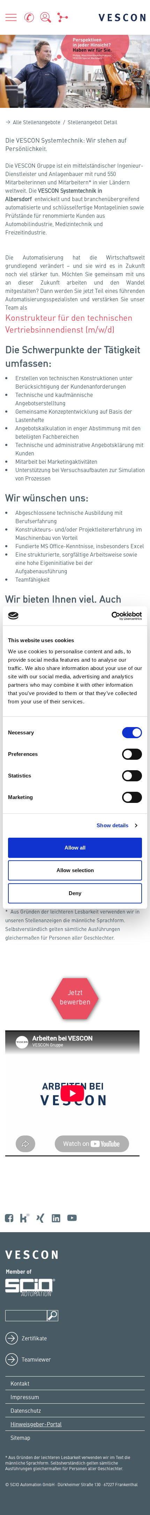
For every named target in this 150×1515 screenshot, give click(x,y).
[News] (62, 17)
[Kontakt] (29, 17)
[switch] (132, 754)
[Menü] (11, 17)
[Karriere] (45, 17)
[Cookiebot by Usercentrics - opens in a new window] (111, 616)
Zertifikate (34, 1338)
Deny (75, 893)
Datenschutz (25, 1410)
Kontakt (19, 1383)
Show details (112, 825)
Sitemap (20, 1437)
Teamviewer (36, 1359)
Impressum (24, 1397)
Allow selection (75, 870)
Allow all (75, 848)
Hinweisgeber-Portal (36, 1424)
